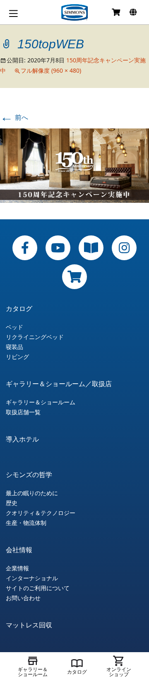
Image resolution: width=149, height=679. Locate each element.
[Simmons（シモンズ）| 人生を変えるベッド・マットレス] (74, 12)
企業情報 (17, 568)
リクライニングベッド (35, 337)
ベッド (14, 327)
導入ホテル (22, 439)
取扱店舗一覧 (23, 412)
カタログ (19, 308)
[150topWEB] (74, 164)
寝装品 (14, 347)
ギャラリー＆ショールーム (40, 402)
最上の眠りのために (32, 493)
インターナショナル (32, 578)
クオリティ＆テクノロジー (40, 513)
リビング (17, 357)
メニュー (13, 13)
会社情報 (19, 549)
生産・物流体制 (26, 523)
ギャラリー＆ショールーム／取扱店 (59, 383)
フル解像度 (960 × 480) (51, 70)
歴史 (11, 503)
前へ (14, 117)
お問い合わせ (23, 598)
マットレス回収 (29, 625)
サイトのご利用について (38, 588)
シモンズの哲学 (29, 474)
